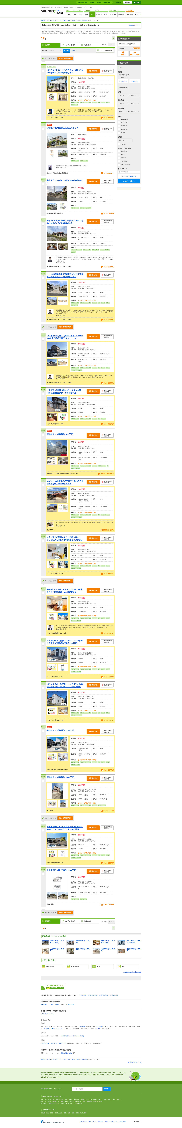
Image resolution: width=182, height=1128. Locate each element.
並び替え (66, 50)
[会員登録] (127, 2)
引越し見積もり (97, 1101)
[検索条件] (107, 2)
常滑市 (79, 20)
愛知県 (73, 20)
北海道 (43, 1113)
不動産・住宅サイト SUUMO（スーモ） (53, 1096)
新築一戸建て (64, 1053)
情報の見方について (135, 1062)
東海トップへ (58, 1088)
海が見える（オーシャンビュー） (53, 1028)
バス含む (123, 144)
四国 (73, 1113)
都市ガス (123, 158)
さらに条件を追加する (129, 176)
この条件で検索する (129, 181)
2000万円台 (54, 1043)
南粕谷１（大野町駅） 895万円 (60, 434)
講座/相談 (130, 14)
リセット (74, 50)
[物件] (92, 2)
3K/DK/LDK (124, 126)
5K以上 (123, 132)
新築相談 (89, 1101)
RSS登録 (136, 48)
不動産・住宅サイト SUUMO (49, 20)
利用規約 (100, 1121)
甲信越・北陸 (58, 1113)
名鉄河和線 (83, 995)
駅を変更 (135, 81)
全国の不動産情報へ (46, 1088)
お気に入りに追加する (107, 71)
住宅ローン (44, 1103)
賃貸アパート (59, 1099)
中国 (77, 1113)
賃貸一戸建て (68, 1099)
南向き (123, 154)
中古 (80, 14)
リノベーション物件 (50, 1101)
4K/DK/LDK (124, 129)
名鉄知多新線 (114, 995)
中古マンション (97, 1099)
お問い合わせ (122, 1121)
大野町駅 (84, 20)
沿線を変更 (124, 81)
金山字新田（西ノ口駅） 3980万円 (61, 870)
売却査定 (121, 14)
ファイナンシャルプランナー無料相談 (71, 1103)
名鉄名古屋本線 (92, 995)
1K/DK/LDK (124, 119)
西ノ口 (68, 1004)
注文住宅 (99, 14)
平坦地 (98, 1028)
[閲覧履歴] (118, 2)
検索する (106, 1088)
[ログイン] (136, 2)
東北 (47, 1113)
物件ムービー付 (125, 164)
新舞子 (57, 1004)
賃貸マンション (49, 1099)
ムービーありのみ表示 (106, 50)
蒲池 (72, 1004)
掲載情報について (134, 25)
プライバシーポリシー (110, 1121)
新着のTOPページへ (47, 1014)
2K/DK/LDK (124, 122)
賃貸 (69, 14)
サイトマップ (92, 1121)
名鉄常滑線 (44, 1004)
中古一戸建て (62, 20)
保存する (123, 53)
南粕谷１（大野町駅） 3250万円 (60, 730)
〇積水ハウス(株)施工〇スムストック (62, 128)
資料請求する (93, 71)
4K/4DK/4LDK (74, 1036)
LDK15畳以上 (125, 161)
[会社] (99, 2)
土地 (105, 14)
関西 (69, 1113)
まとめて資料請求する (65, 58)
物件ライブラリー (54, 1103)
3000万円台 (62, 1043)
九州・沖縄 (83, 1113)
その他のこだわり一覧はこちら (132, 972)
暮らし (137, 14)
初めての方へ (83, 1121)
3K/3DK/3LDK (65, 1036)
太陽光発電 (82, 1026)
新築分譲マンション (86, 1099)
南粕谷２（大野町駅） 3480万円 (60, 777)
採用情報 (136, 1122)
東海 (69, 20)
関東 (51, 1113)
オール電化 (100, 1026)
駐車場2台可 (124, 151)
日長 (52, 1004)
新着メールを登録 (134, 53)
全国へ (58, 10)
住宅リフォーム (69, 1101)
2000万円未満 (45, 1043)
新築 (75, 14)
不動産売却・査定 (80, 1101)
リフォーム (112, 14)
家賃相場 (76, 1099)
